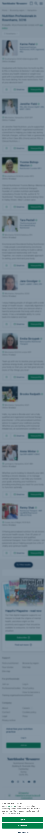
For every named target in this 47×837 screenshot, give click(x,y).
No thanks (22, 826)
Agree (22, 819)
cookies (11, 806)
